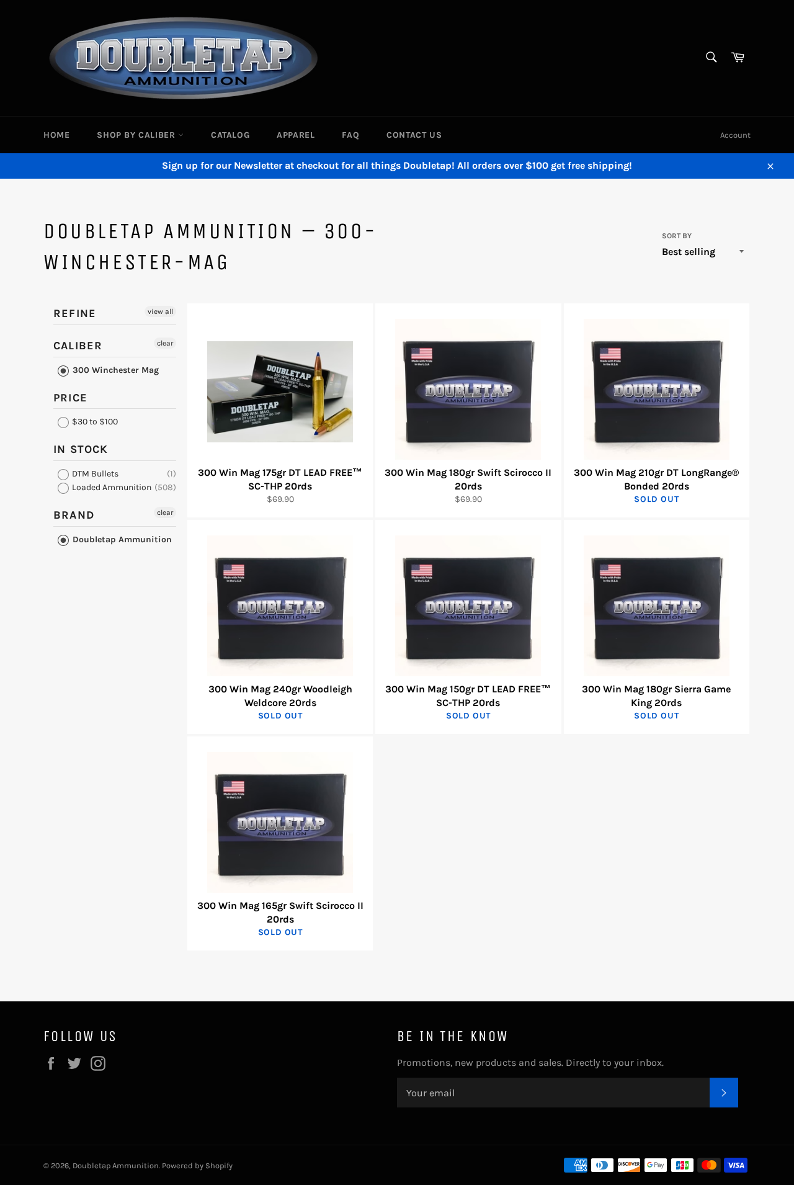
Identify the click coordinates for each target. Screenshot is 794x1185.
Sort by (677, 235)
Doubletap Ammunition (121, 539)
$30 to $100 (94, 421)
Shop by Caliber (137, 135)
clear (165, 343)
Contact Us (414, 135)
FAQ (350, 135)
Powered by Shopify (197, 1165)
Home (56, 135)
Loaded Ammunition (110, 487)
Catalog (230, 135)
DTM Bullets (94, 473)
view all (160, 311)
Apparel (295, 135)
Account (735, 135)
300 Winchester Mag (114, 370)
